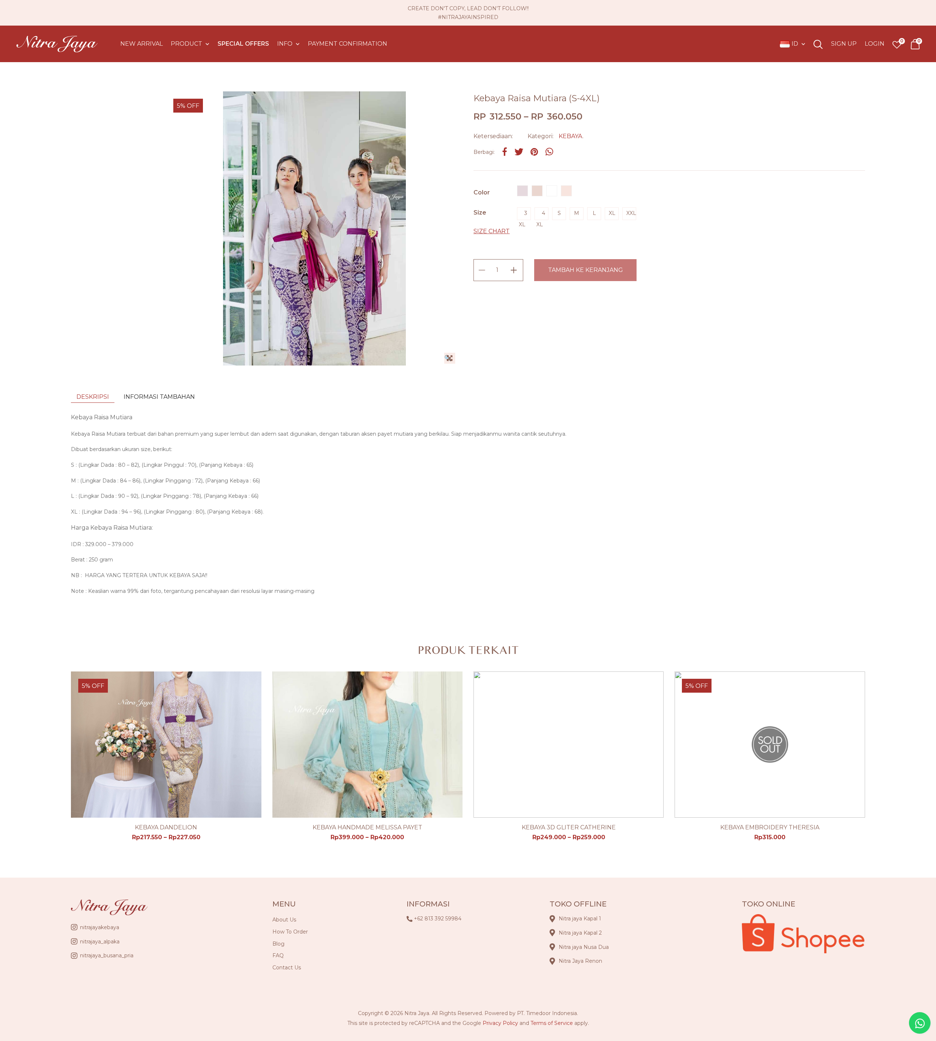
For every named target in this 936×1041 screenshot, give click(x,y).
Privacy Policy (500, 1023)
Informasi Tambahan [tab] (159, 396)
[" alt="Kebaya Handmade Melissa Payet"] (367, 744)
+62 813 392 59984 (437, 918)
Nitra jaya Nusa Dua (584, 947)
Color (481, 192)
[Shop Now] (915, 44)
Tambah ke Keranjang (585, 269)
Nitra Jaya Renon (580, 961)
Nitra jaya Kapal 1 (580, 918)
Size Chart (491, 231)
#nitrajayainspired (468, 17)
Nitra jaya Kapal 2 (580, 933)
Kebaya (570, 136)
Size (479, 212)
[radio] (522, 190)
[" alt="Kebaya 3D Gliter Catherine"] (568, 744)
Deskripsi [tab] (92, 396)
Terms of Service (552, 1023)
